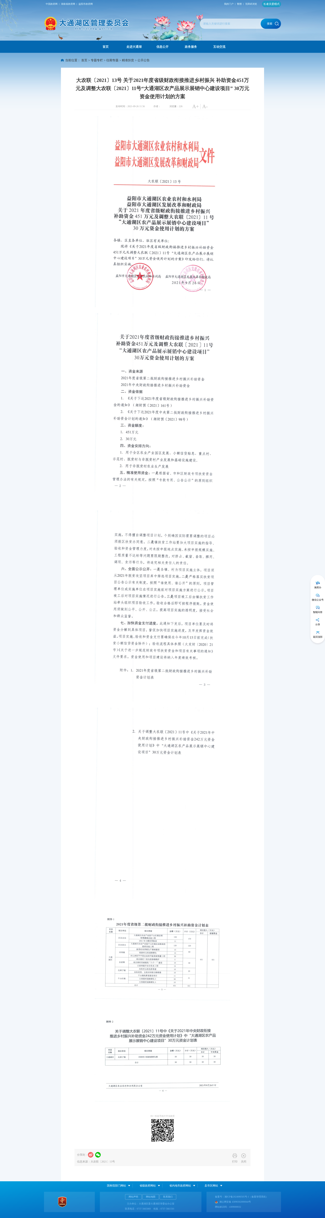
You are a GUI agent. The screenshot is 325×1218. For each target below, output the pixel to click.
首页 (106, 46)
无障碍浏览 (251, 4)
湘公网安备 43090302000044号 (235, 1202)
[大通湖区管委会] (87, 24)
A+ (195, 106)
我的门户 (229, 4)
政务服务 (191, 46)
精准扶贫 (128, 60)
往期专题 (112, 60)
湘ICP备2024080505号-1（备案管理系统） (246, 1196)
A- (205, 106)
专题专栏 (97, 60)
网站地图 (150, 1196)
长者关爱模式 (271, 4)
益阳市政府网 (86, 4)
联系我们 (168, 1196)
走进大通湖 (134, 46)
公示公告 (143, 60)
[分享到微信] (98, 1155)
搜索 (269, 23)
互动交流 (219, 46)
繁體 (239, 4)
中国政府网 (52, 4)
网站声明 (133, 1196)
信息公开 (162, 46)
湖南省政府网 (68, 4)
